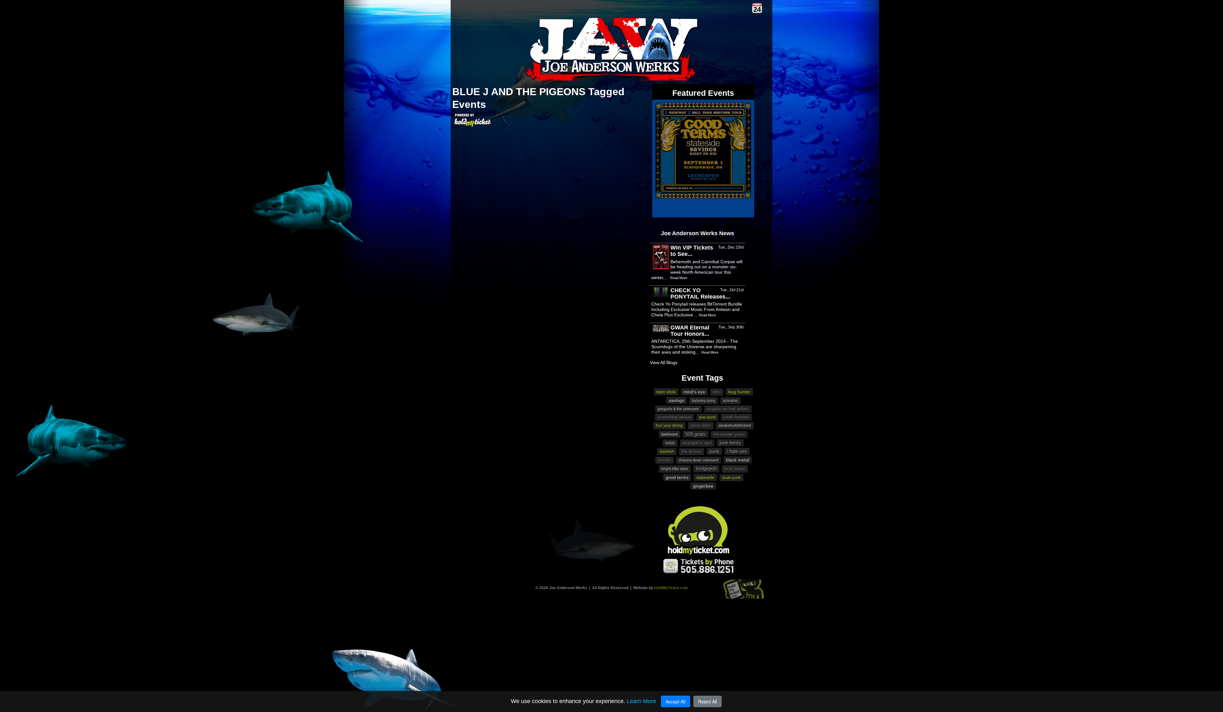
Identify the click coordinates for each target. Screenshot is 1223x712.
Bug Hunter (739, 391)
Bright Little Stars (674, 469)
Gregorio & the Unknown (678, 409)
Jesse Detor (700, 425)
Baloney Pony (703, 400)
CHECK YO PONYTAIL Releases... (700, 293)
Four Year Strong (669, 425)
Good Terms (677, 477)
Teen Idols (666, 391)
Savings (676, 400)
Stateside (705, 477)
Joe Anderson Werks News (697, 233)
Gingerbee (703, 486)
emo (717, 392)
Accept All (675, 701)
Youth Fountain (736, 417)
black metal (737, 459)
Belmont (670, 434)
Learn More (641, 701)
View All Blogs (663, 362)
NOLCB (670, 443)
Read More (678, 278)
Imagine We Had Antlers (728, 408)
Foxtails (664, 460)
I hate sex (737, 451)
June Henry (730, 442)
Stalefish (667, 451)
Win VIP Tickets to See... (691, 250)
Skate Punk (731, 478)
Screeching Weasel (674, 417)
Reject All (707, 701)
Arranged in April (697, 443)
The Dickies (692, 451)
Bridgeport (706, 468)
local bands (734, 468)
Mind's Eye (694, 391)
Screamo (730, 400)
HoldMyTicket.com (671, 588)
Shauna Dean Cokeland (699, 460)
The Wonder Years (729, 434)
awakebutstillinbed (735, 425)
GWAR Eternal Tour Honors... (689, 330)
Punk (714, 451)
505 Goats (695, 434)
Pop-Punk (707, 417)
